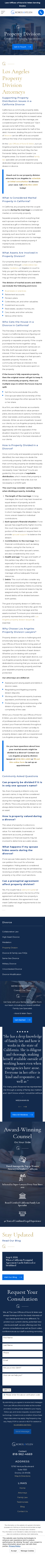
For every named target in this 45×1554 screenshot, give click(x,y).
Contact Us (22, 1511)
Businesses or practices (15, 291)
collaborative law (29, 265)
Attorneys (22, 1493)
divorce (8, 135)
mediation (14, 268)
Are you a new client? (12, 1368)
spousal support (19, 534)
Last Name (8, 1345)
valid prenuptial (28, 890)
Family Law (22, 1497)
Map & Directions (22, 1476)
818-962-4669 (23, 1454)
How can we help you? (12, 1375)
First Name (8, 1338)
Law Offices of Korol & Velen (21, 144)
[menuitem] (22, 931)
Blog (22, 1506)
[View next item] (25, 1106)
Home (22, 1488)
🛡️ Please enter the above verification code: (21, 1395)
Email (5, 1360)
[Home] (21, 12)
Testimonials (22, 1502)
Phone (6, 1353)
